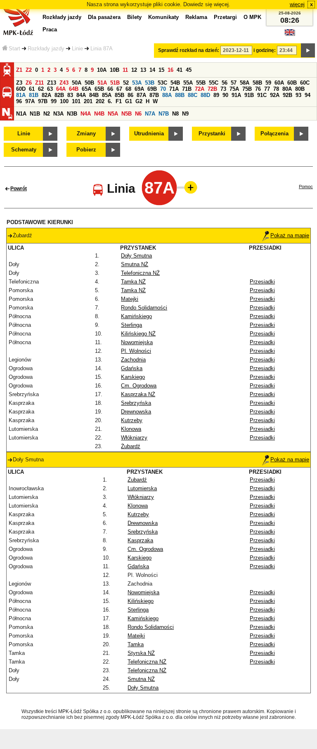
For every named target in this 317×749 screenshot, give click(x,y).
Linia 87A (101, 48)
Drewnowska (136, 412)
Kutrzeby (131, 420)
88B (180, 95)
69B (152, 89)
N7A (150, 114)
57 (234, 83)
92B (287, 95)
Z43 (64, 83)
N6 (138, 114)
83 (70, 95)
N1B (35, 114)
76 (258, 89)
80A (287, 89)
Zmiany (86, 133)
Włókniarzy (134, 438)
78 (276, 89)
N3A (58, 114)
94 (307, 95)
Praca (50, 29)
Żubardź (130, 446)
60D (21, 89)
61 (32, 89)
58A (244, 83)
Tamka (136, 644)
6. (110, 101)
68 (128, 89)
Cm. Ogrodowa (138, 386)
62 (41, 89)
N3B (72, 114)
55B (201, 83)
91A (236, 95)
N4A (85, 114)
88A (167, 95)
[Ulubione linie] (188, 187)
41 (179, 70)
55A (188, 83)
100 (64, 101)
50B (89, 83)
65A (86, 89)
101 (76, 101)
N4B (99, 114)
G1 (128, 101)
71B (187, 89)
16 (170, 70)
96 (19, 101)
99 (54, 101)
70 (163, 89)
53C (162, 83)
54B (175, 83)
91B (249, 95)
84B (94, 95)
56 (224, 83)
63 (50, 89)
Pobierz (86, 149)
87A (141, 95)
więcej (297, 4)
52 (126, 83)
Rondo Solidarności (144, 308)
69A (139, 89)
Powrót (18, 188)
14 (152, 70)
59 (268, 83)
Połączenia (274, 133)
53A (137, 83)
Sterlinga (131, 325)
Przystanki (212, 133)
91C (262, 95)
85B (119, 95)
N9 (185, 114)
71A (174, 89)
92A (274, 95)
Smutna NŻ (134, 264)
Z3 (19, 83)
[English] (289, 34)
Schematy (23, 149)
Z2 (29, 70)
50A (76, 83)
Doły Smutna (136, 256)
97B (42, 101)
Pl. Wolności (136, 351)
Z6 (29, 83)
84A (81, 95)
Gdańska (131, 368)
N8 (175, 114)
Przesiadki (262, 282)
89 (216, 95)
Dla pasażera (104, 17)
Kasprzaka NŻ (138, 394)
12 (134, 70)
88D (205, 95)
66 (110, 89)
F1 (119, 101)
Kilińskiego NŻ (138, 334)
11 (125, 70)
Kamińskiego (136, 316)
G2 (138, 101)
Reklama (196, 17)
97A (30, 101)
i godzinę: (264, 50)
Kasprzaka (140, 540)
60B (292, 83)
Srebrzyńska (136, 403)
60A (279, 83)
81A (21, 95)
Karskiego (133, 377)
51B (115, 83)
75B (247, 89)
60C (305, 83)
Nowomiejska (137, 342)
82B (59, 95)
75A (234, 89)
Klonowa (131, 429)
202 (100, 101)
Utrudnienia (149, 133)
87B (154, 95)
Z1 (19, 70)
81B (33, 95)
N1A (21, 114)
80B (300, 89)
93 (298, 95)
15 (161, 70)
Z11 (39, 83)
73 (223, 89)
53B (149, 83)
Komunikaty (163, 17)
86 (130, 95)
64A (61, 89)
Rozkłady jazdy (46, 48)
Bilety (134, 17)
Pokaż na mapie (289, 235)
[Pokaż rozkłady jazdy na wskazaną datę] (308, 50)
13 (143, 70)
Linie (77, 48)
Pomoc (306, 186)
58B (257, 83)
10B (114, 70)
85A (106, 95)
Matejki (129, 299)
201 (88, 101)
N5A (113, 114)
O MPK (252, 17)
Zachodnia (133, 360)
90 (225, 95)
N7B (163, 114)
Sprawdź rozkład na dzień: (188, 50)
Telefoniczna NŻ (140, 273)
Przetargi (225, 17)
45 (189, 70)
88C (192, 95)
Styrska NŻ (141, 653)
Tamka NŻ (133, 282)
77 (267, 89)
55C (213, 83)
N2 (46, 114)
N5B (126, 114)
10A (101, 70)
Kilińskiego (141, 601)
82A (46, 95)
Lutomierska (142, 488)
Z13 (51, 83)
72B (212, 89)
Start (14, 48)
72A (199, 89)
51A (102, 83)
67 (119, 89)
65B (99, 89)
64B (73, 89)
